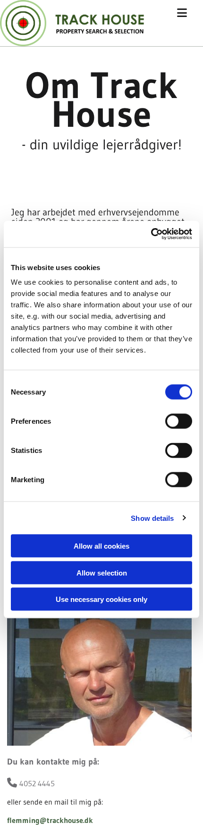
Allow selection (101, 572)
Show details (152, 518)
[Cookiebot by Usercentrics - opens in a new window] (151, 234)
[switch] (178, 421)
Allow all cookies (101, 546)
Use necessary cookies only (101, 599)
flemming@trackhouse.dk (50, 820)
